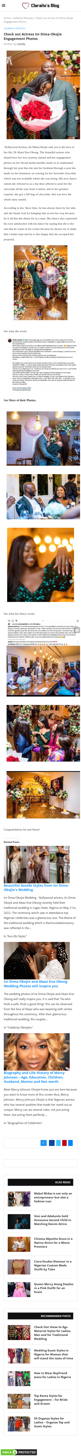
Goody (21, 44)
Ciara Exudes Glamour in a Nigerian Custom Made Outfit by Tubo (53, 1265)
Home (7, 18)
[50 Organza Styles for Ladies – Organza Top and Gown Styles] (19, 1423)
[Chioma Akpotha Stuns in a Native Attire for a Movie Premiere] (19, 1244)
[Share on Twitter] (58, 1143)
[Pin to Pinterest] (64, 1143)
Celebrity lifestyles (23, 18)
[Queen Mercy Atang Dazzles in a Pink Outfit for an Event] (19, 1289)
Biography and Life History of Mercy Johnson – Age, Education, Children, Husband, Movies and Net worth (34, 1077)
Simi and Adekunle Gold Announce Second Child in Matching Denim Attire (52, 1220)
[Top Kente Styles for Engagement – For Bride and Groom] (19, 1401)
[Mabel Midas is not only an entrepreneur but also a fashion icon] (19, 1198)
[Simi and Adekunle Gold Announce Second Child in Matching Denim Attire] (19, 1221)
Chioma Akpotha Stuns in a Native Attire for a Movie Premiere (53, 1242)
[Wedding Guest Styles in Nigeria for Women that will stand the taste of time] (19, 1355)
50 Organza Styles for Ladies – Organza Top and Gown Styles (52, 1422)
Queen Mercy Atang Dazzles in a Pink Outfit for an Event (53, 1288)
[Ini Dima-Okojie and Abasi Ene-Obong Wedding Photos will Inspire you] (37, 944)
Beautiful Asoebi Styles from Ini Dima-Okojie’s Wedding (36, 887)
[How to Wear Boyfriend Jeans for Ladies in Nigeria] (19, 1378)
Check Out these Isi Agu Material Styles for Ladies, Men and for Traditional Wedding (52, 1333)
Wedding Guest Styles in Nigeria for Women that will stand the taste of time (53, 1354)
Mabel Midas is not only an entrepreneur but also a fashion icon (53, 1197)
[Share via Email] (70, 1143)
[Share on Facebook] (52, 1143)
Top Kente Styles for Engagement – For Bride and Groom (51, 1399)
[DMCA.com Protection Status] (19, 1451)
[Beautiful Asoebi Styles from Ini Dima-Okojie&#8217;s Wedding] (37, 848)
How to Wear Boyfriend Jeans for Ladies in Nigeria (52, 1375)
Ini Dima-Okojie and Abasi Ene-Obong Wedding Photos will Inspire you (35, 983)
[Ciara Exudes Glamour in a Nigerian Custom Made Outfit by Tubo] (19, 1266)
